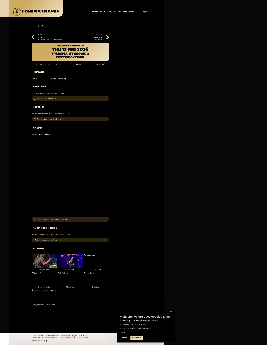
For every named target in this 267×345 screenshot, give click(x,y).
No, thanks (136, 338)
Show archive (46, 26)
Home (34, 26)
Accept (124, 338)
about (74, 335)
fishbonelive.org (40, 12)
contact (85, 335)
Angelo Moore (96, 269)
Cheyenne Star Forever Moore (44, 305)
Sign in (39, 98)
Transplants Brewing (58, 79)
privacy (79, 335)
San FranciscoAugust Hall (96, 37)
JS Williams (70, 287)
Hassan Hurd (44, 269)
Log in (144, 11)
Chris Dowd (96, 287)
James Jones (70, 269)
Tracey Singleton (44, 287)
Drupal (42, 340)
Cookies (171, 311)
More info (122, 333)
